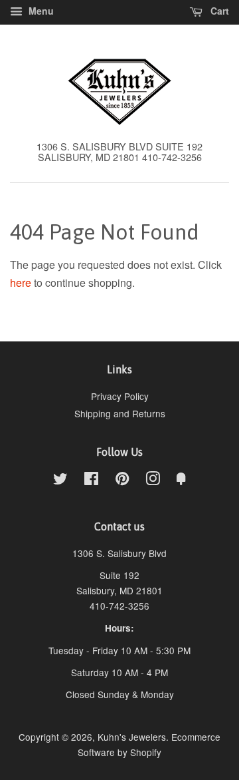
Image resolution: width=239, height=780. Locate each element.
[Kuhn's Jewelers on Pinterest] (122, 480)
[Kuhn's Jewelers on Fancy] (181, 480)
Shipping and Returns (119, 413)
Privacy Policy (120, 396)
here (20, 282)
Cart (218, 10)
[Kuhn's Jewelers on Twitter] (60, 480)
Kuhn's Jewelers (132, 736)
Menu (40, 10)
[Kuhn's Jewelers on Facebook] (91, 480)
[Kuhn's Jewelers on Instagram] (152, 480)
